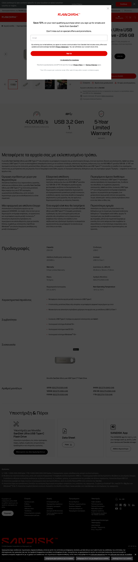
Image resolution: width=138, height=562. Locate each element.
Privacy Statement (62, 47)
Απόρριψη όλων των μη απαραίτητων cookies (92, 558)
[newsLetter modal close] (108, 8)
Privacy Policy (78, 65)
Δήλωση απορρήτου (98, 554)
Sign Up (69, 53)
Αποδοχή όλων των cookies (122, 558)
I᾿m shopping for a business (69, 60)
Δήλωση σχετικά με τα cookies (121, 554)
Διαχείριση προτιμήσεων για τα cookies (59, 558)
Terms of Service (91, 65)
